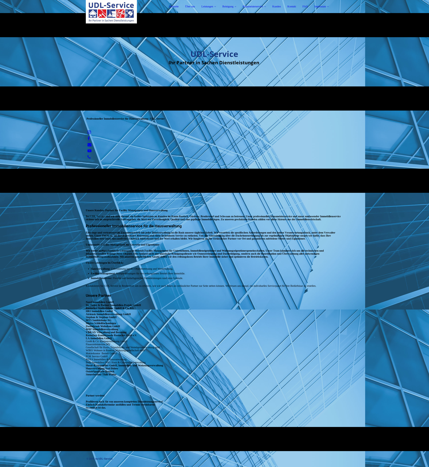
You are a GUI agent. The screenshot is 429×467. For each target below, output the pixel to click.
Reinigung (227, 6)
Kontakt (291, 6)
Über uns (190, 6)
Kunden (276, 6)
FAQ (305, 6)
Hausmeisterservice (253, 6)
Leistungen (207, 6)
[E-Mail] (89, 145)
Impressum (320, 6)
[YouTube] (89, 151)
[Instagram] (89, 132)
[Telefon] (89, 157)
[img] (115, 11)
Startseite (174, 6)
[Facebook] (88, 138)
